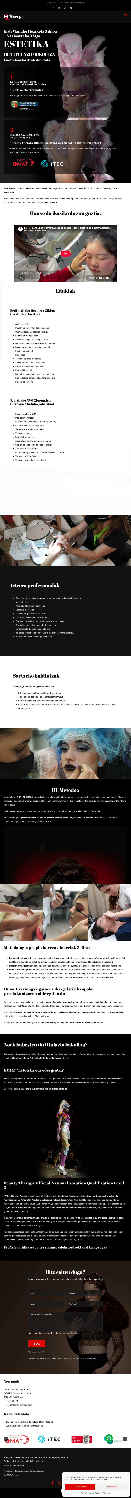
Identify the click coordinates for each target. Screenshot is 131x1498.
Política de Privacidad (102, 1493)
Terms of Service (86, 1358)
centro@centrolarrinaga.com (75, 3)
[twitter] (59, 1484)
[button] (6, 1439)
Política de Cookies (37, 1472)
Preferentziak (112, 1487)
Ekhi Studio (8, 1475)
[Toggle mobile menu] (125, 15)
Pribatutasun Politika (68, 1333)
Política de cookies (87, 1493)
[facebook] (53, 1484)
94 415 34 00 (58, 3)
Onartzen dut (80, 1487)
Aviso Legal (8, 1472)
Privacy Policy (71, 1358)
